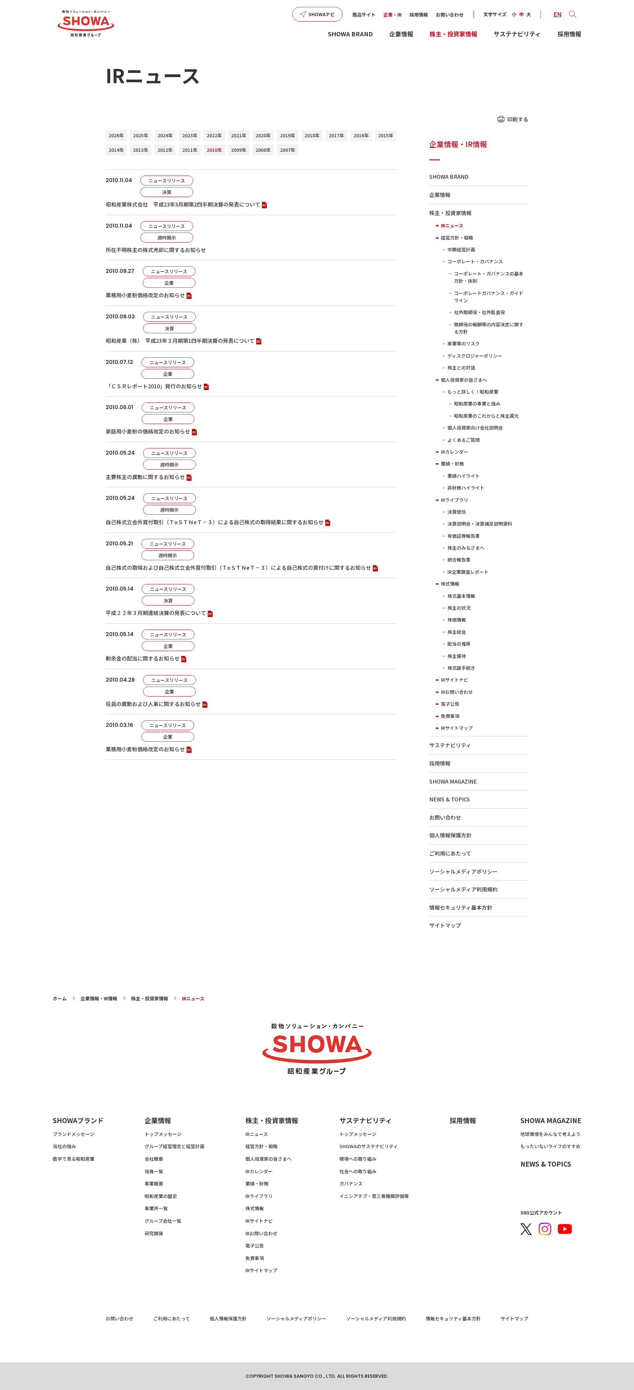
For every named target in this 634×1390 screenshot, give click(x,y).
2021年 (238, 135)
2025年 (140, 135)
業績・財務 (452, 463)
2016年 (361, 135)
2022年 (214, 135)
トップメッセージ (163, 1134)
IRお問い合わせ (457, 692)
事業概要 (154, 1183)
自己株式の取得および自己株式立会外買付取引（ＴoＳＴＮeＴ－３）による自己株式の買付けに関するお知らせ (238, 567)
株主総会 (456, 632)
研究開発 (154, 1233)
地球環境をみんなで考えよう (550, 1134)
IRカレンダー (454, 451)
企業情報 (401, 33)
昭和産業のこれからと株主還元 (486, 415)
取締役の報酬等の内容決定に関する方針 (488, 328)
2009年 (238, 149)
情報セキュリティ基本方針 (460, 907)
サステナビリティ (517, 33)
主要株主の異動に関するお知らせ (145, 477)
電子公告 (450, 703)
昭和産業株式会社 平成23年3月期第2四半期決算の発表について (183, 204)
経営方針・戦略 (457, 237)
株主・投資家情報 (453, 33)
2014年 (116, 149)
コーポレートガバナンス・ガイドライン (488, 297)
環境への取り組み (357, 1158)
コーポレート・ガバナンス (475, 261)
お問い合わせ (450, 14)
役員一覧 (154, 1171)
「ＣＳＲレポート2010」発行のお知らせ (154, 386)
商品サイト (363, 14)
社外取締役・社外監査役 (479, 312)
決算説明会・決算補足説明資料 (479, 523)
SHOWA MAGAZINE (453, 781)
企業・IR (392, 14)
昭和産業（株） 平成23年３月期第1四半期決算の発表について (180, 340)
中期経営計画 (461, 249)
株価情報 (456, 619)
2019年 (287, 135)
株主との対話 (461, 367)
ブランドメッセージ (73, 1134)
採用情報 (418, 14)
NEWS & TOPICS (449, 799)
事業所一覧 (156, 1208)
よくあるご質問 (463, 439)
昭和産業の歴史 (161, 1196)
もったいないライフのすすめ (550, 1146)
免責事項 (450, 716)
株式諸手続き (461, 667)
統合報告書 (459, 559)
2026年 (116, 135)
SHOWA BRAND (350, 33)
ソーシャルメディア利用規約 (463, 889)
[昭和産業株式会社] (86, 23)
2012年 (165, 149)
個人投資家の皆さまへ (464, 379)
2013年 (140, 149)
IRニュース (452, 225)
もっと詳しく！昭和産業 (472, 391)
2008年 (263, 149)
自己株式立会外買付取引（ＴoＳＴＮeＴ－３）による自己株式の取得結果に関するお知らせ (215, 522)
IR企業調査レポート (468, 571)
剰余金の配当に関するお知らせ (143, 658)
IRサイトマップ (457, 728)
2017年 (336, 135)
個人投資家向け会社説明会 (475, 427)
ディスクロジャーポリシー (474, 355)
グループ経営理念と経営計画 (174, 1146)
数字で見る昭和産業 (73, 1158)
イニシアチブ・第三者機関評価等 (374, 1196)
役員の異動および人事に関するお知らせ (153, 704)
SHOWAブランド (78, 1120)
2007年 (287, 149)
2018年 (312, 135)
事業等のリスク (463, 343)
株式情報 (450, 583)
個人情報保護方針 (450, 835)
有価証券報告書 (463, 536)
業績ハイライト (463, 475)
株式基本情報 (461, 596)
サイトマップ (445, 925)
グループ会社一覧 (163, 1220)
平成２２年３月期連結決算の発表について (156, 613)
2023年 (189, 135)
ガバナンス (351, 1183)
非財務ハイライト (465, 487)
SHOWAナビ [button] (321, 14)
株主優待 (456, 656)
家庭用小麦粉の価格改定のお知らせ (148, 431)
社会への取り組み (357, 1171)
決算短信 (456, 511)
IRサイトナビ (454, 679)
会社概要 (154, 1158)
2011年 (189, 149)
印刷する (517, 119)
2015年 (385, 135)
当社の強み (64, 1146)
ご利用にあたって (450, 853)
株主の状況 (459, 607)
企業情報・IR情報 (458, 144)
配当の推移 (459, 643)
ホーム (60, 998)
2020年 (263, 135)
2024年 (165, 135)
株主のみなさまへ (465, 547)
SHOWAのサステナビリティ (368, 1146)
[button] (572, 14)
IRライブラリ (454, 500)
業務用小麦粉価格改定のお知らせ (145, 295)
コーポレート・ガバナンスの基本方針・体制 (488, 277)
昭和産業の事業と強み (477, 403)
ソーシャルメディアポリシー (463, 871)
